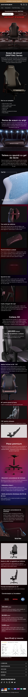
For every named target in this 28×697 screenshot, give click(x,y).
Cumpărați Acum (8, 14)
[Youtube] (12, 682)
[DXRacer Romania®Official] (11, 5)
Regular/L (11, 649)
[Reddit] (15, 682)
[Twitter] (7, 682)
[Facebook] (4, 682)
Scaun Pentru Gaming (16, 7)
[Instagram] (10, 682)
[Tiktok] (2, 682)
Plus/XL (18, 649)
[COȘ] (24, 5)
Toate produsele (7, 7)
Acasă (2, 7)
